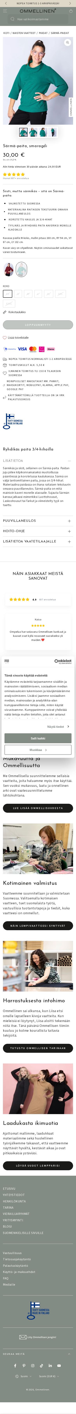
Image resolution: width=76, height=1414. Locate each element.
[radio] (8, 269)
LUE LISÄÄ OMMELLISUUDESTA (38, 812)
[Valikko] (5, 11)
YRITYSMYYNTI (13, 1224)
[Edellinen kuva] (6, 3)
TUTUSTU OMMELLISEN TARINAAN (38, 1052)
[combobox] (36, 19)
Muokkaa (36, 749)
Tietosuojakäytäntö (17, 1263)
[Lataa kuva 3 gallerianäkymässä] (43, 132)
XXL (60, 294)
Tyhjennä (61, 19)
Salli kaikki (38, 738)
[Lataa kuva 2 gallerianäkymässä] (33, 132)
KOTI (6, 33)
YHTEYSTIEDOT (14, 1199)
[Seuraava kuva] (69, 3)
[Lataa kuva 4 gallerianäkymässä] (52, 132)
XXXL (9, 303)
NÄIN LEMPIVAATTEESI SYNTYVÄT (38, 930)
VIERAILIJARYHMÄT (16, 1218)
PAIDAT (43, 33)
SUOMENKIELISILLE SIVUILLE (23, 1237)
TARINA (8, 1212)
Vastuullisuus (12, 1257)
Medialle (9, 1289)
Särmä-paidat (60, 33)
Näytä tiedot (55, 726)
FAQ (6, 1282)
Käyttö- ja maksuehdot (19, 1276)
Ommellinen (42, 1393)
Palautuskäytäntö (15, 1270)
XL (48, 294)
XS (7, 294)
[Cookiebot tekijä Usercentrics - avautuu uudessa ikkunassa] (55, 661)
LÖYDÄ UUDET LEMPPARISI (38, 1169)
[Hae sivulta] (12, 19)
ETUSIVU (9, 1193)
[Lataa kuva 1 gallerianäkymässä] (23, 132)
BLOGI (7, 1231)
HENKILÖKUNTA (14, 1205)
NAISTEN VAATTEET (24, 33)
